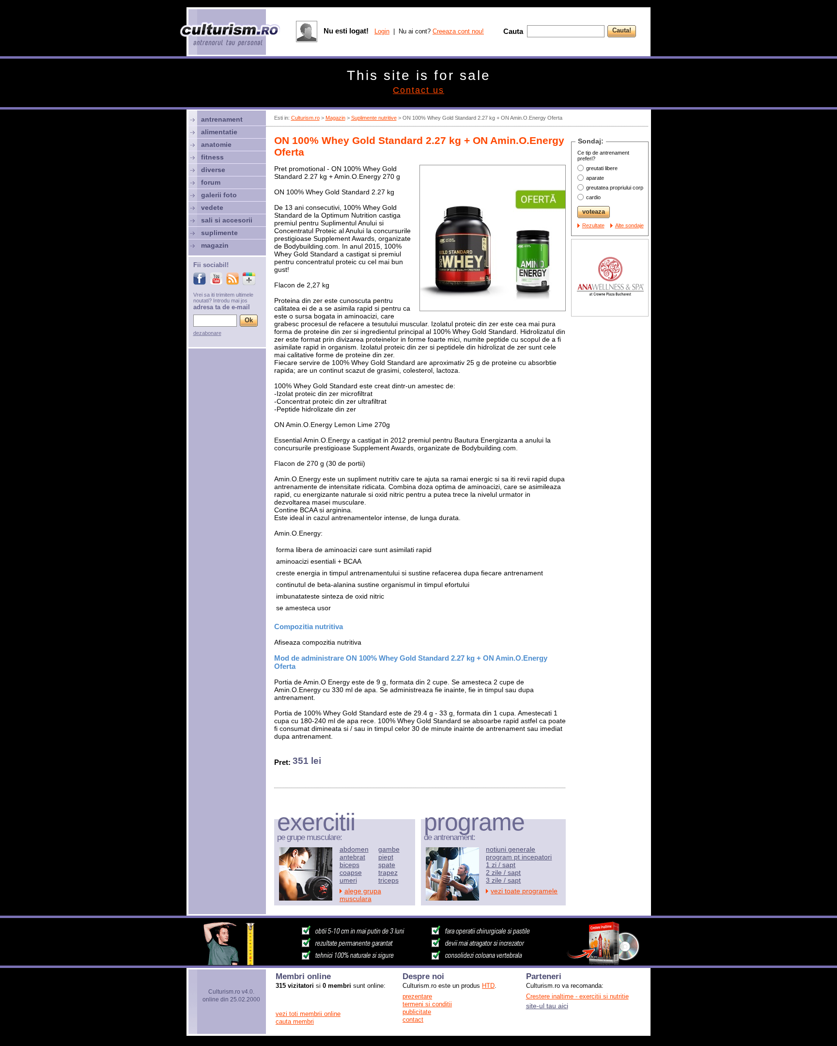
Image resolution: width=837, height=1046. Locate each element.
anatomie (216, 144)
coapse (351, 872)
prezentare (417, 996)
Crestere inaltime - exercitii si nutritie (577, 996)
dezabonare (207, 333)
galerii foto (219, 195)
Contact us (418, 90)
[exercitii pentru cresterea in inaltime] (418, 963)
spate (386, 865)
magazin (215, 245)
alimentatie (219, 132)
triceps (388, 880)
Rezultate (593, 225)
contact (413, 1019)
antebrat (352, 857)
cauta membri (295, 1021)
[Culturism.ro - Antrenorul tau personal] (230, 35)
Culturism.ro (305, 118)
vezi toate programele (524, 891)
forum (210, 182)
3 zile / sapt (503, 880)
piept (385, 857)
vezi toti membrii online (308, 1013)
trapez (388, 872)
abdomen (354, 849)
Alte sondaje (629, 225)
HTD (488, 985)
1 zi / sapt (500, 865)
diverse (213, 170)
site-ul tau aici (547, 1006)
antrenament (222, 119)
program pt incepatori (519, 857)
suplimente (219, 233)
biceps (349, 865)
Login (381, 31)
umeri (348, 880)
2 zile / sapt (503, 872)
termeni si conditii (427, 1004)
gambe (389, 849)
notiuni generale (510, 849)
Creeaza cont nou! (458, 31)
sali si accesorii (226, 220)
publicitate (417, 1011)
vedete (212, 207)
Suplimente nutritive (374, 118)
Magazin (335, 118)
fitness (212, 157)
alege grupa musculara (360, 895)
